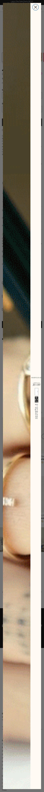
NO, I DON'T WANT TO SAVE (36, 407)
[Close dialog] (36, 7)
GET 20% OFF (36, 399)
